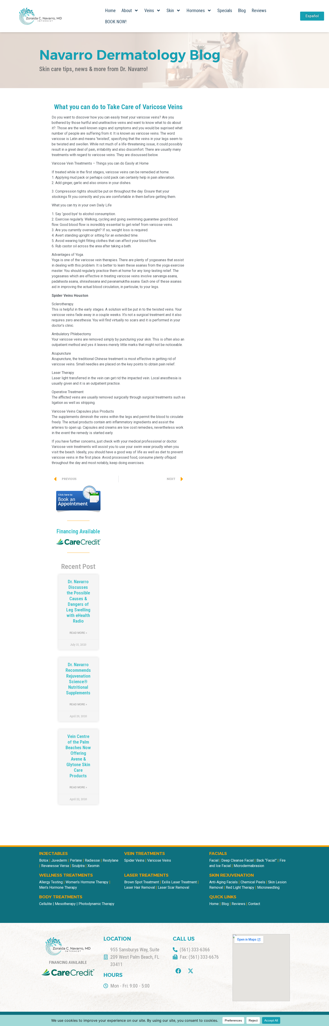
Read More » (78, 632)
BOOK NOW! (115, 21)
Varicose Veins (159, 860)
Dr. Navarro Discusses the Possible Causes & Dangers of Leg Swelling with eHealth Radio (78, 601)
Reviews (259, 10)
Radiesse (93, 860)
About (127, 10)
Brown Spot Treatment (141, 882)
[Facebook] (178, 970)
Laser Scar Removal (173, 887)
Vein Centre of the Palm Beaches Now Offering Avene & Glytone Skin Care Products (78, 756)
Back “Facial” (266, 860)
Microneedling (268, 887)
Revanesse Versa (55, 866)
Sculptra (78, 866)
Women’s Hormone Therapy (87, 882)
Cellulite (45, 904)
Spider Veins (134, 860)
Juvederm (59, 860)
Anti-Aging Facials (223, 882)
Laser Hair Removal (139, 887)
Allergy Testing (51, 882)
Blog (242, 10)
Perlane (76, 860)
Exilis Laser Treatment (179, 882)
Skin (170, 10)
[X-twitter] (190, 970)
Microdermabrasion (248, 866)
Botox (43, 860)
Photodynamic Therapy (96, 904)
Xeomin (93, 866)
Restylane (110, 860)
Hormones (195, 10)
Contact (254, 904)
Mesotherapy (65, 904)
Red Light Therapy (240, 887)
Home (110, 10)
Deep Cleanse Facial (237, 860)
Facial (213, 860)
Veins (149, 10)
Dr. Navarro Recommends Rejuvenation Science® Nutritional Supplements (78, 678)
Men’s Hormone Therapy (58, 887)
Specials (224, 10)
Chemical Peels (253, 882)
